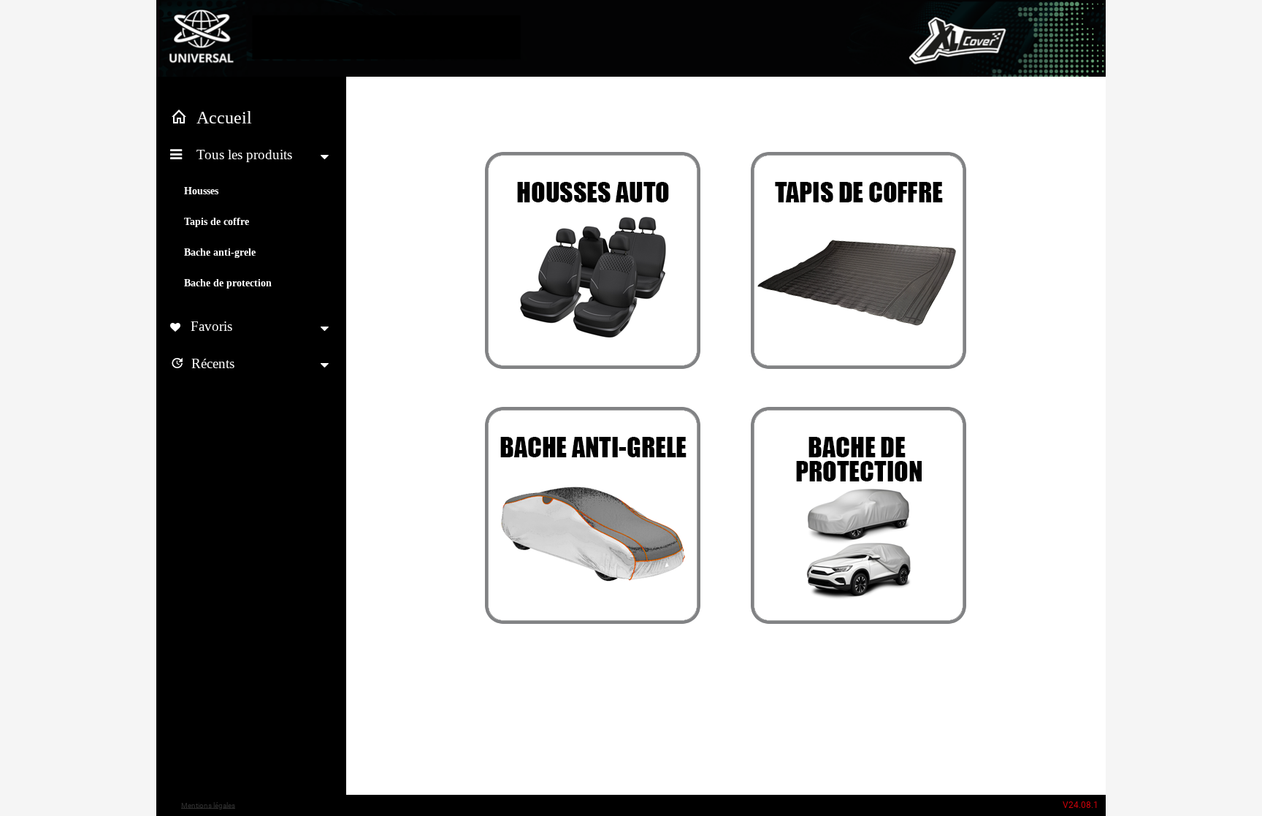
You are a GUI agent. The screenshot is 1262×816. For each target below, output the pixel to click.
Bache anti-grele (220, 252)
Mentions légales (208, 805)
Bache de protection (228, 283)
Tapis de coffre (216, 221)
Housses (201, 191)
